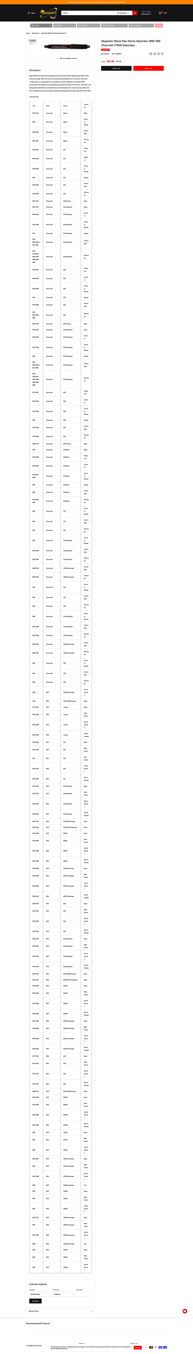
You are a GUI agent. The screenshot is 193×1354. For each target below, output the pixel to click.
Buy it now (148, 68)
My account (145, 14)
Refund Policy (34, 1311)
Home (28, 33)
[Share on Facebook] (150, 53)
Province (56, 1290)
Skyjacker (105, 54)
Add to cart (116, 68)
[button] (185, 1311)
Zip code (79, 1290)
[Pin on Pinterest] (154, 53)
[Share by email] (162, 53)
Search (159, 25)
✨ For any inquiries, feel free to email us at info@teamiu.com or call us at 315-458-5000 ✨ (96, 2)
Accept (138, 1347)
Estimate (35, 1301)
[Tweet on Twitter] (158, 53)
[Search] (134, 13)
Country (32, 1290)
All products (35, 33)
